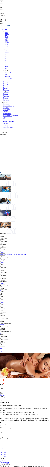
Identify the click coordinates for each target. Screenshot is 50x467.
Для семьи (6, 35)
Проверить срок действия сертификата (8, 127)
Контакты (1, 459)
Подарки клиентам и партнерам (7, 103)
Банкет (4, 118)
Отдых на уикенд (5, 94)
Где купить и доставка (6, 125)
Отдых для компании (6, 99)
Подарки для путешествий (6, 83)
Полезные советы (2, 461)
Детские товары (7, 79)
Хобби (5, 54)
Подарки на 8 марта (5, 107)
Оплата (8, 26)
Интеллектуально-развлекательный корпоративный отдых (10, 115)
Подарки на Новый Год (6, 108)
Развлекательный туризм (6, 92)
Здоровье (6, 61)
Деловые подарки (5, 81)
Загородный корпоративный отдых (7, 116)
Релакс (4, 97)
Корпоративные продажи (6, 122)
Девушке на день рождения (3, 456)
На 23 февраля (6, 38)
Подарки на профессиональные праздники (8, 106)
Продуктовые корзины (6, 85)
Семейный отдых (5, 98)
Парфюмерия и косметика (8, 73)
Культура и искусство (6, 100)
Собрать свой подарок (4, 29)
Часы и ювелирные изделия (8, 78)
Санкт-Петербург (2, 4)
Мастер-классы (6, 66)
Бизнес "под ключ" (5, 123)
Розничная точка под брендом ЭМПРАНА (8, 121)
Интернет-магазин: (5, 463)
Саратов (1, 16)
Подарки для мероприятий (6, 105)
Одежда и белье (7, 75)
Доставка (6, 26)
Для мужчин (6, 33)
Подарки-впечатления (4, 28)
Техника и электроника (8, 72)
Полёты (6, 57)
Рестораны (6, 77)
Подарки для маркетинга (6, 104)
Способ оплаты (2, 448)
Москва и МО (2, 3)
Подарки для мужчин (3, 453)
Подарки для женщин (3, 454)
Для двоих (6, 58)
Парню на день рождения (3, 457)
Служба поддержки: (4, 462)
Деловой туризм (5, 93)
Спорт (5, 60)
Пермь (1, 12)
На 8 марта (6, 39)
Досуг (5, 64)
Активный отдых (7, 52)
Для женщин (6, 32)
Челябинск (1, 18)
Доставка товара (2, 447)
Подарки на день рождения (3, 452)
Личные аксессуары (5, 88)
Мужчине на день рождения (3, 455)
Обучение (6, 65)
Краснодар (1, 8)
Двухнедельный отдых (6, 95)
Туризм (6, 56)
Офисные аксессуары (6, 90)
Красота (6, 50)
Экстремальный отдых (6, 96)
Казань (1, 7)
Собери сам (1, 451)
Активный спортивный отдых (7, 113)
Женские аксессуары (5, 89)
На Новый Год (6, 37)
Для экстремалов (7, 34)
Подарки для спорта (5, 84)
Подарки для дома (5, 82)
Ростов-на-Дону (2, 13)
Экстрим (6, 62)
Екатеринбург (2, 6)
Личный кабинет (2, 26)
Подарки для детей (5, 86)
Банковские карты (5, 111)
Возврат (1, 449)
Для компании (6, 36)
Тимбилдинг (4, 117)
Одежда (4, 87)
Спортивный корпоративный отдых (7, 114)
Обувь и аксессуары (7, 76)
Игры (5, 67)
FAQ (0, 450)
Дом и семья (6, 63)
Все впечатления (2, 460)
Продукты (6, 74)
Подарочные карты (5, 110)
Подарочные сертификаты (6, 109)
